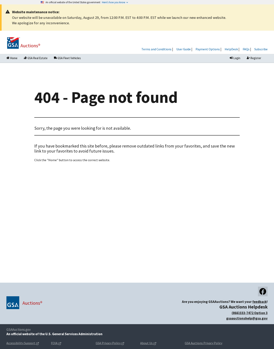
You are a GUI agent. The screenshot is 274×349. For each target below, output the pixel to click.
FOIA (62, 343)
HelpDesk (231, 49)
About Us (154, 343)
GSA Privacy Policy (115, 343)
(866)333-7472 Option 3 (250, 313)
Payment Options (208, 49)
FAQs (246, 49)
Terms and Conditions (156, 49)
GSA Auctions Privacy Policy (203, 343)
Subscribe (261, 49)
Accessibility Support (25, 343)
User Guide (183, 49)
